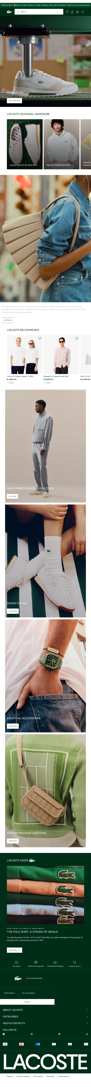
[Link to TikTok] (87, 1034)
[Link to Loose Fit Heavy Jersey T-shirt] (25, 354)
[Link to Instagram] (32, 1034)
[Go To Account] (72, 11)
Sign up (27, 1002)
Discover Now (14, 100)
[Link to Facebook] (4, 1034)
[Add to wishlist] (39, 338)
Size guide (50, 1076)
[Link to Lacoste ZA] (9, 11)
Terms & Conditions (23, 1076)
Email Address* (9, 993)
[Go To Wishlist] (67, 11)
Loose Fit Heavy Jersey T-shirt (20, 376)
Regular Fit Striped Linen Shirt (56, 376)
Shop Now (8, 320)
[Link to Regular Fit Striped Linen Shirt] (61, 354)
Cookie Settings (63, 1076)
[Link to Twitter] (59, 1034)
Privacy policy (38, 1076)
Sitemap (9, 1076)
